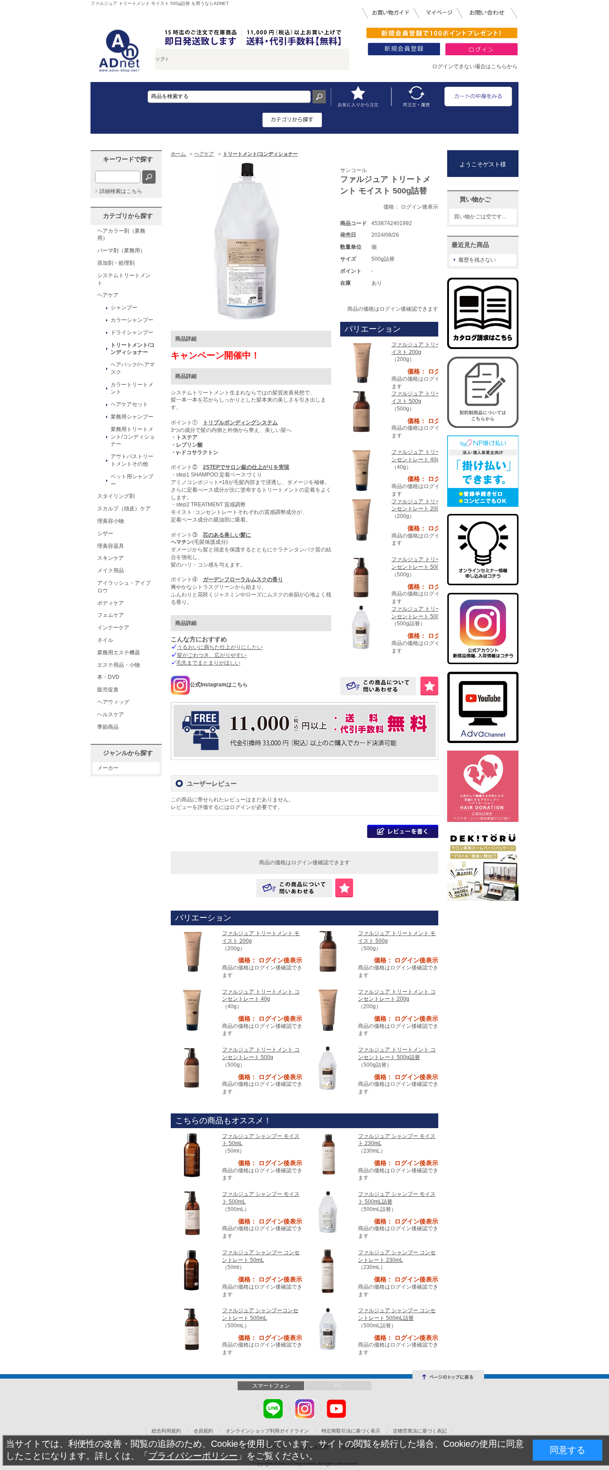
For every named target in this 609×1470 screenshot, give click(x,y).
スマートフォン (271, 1386)
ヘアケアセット (129, 404)
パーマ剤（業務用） (121, 250)
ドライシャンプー (132, 332)
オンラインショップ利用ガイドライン (267, 1430)
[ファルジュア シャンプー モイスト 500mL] (193, 1212)
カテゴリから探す (128, 215)
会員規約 (203, 1430)
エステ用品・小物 (118, 665)
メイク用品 (110, 570)
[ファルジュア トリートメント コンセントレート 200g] (362, 520)
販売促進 (108, 689)
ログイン (240, 807)
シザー (105, 533)
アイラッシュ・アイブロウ (124, 587)
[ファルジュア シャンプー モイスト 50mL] (193, 1154)
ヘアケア (108, 295)
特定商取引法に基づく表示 (350, 1430)
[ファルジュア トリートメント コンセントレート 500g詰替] (362, 627)
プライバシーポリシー (193, 1456)
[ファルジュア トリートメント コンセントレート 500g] (362, 578)
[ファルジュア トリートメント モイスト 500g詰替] (251, 241)
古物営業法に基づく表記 (420, 1430)
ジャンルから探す (128, 752)
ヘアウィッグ (113, 702)
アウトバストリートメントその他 (132, 460)
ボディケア (110, 603)
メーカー (108, 768)
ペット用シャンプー (132, 480)
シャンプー (124, 307)
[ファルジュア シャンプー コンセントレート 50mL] (193, 1271)
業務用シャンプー (132, 417)
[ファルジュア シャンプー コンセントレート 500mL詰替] (329, 1329)
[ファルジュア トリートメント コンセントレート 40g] (362, 470)
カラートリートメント (132, 388)
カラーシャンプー (132, 320)
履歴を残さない (477, 260)
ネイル (105, 640)
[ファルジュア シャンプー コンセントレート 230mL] (329, 1271)
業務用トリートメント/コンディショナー (133, 437)
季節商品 (108, 727)
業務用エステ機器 (118, 652)
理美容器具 (110, 546)
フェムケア (110, 615)
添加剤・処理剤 (116, 263)
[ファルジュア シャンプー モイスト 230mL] (329, 1154)
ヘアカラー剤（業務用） (121, 235)
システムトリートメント (124, 279)
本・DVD (108, 677)
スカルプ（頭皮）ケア (124, 508)
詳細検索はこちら (120, 191)
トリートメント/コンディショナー (133, 349)
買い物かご (475, 199)
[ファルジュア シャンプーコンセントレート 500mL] (193, 1329)
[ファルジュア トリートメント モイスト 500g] (362, 412)
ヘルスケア (110, 714)
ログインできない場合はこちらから (475, 66)
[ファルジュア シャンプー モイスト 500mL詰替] (329, 1212)
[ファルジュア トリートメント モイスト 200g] (362, 363)
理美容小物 (110, 521)
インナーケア (113, 627)
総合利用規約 (166, 1430)
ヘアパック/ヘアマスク (133, 368)
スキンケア (110, 558)
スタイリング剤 (116, 496)
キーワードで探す (128, 159)
